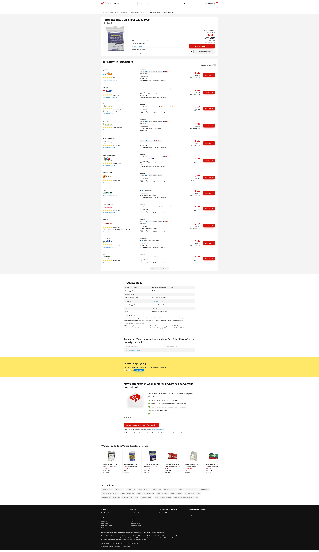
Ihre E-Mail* (127, 417)
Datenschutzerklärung (157, 429)
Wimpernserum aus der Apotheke (111, 497)
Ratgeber (132, 519)
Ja (127, 370)
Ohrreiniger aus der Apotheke (130, 497)
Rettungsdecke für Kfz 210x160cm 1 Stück (111, 464)
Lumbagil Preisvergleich (170, 489)
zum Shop (208, 75)
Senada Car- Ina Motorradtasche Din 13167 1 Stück (173, 464)
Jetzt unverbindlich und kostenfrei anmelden (141, 425)
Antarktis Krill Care (107, 489)
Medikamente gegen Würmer (192, 493)
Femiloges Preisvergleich (127, 493)
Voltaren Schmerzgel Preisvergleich (188, 489)
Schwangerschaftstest (146, 497)
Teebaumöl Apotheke (176, 493)
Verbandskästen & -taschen (132, 350)
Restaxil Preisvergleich (162, 493)
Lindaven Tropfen (156, 489)
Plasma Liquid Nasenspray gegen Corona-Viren (186, 497)
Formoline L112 (119, 489)
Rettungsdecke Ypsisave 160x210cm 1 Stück (132, 464)
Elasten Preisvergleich (143, 489)
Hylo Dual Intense (130, 489)
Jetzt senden (139, 370)
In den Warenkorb (205, 51)
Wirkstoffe (133, 521)
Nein (132, 370)
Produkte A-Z (133, 517)
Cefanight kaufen (204, 489)
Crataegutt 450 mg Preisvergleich (145, 493)
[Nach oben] (315, 548)
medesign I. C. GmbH (137, 46)
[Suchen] (184, 3)
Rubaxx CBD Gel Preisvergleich (110, 493)
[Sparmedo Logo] (110, 3)
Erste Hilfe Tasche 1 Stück (213, 464)
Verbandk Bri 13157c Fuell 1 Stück (193, 464)
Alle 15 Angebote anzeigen (158, 268)
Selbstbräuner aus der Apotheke (162, 497)
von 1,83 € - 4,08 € (140, 40)
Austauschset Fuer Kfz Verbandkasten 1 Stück (152, 464)
